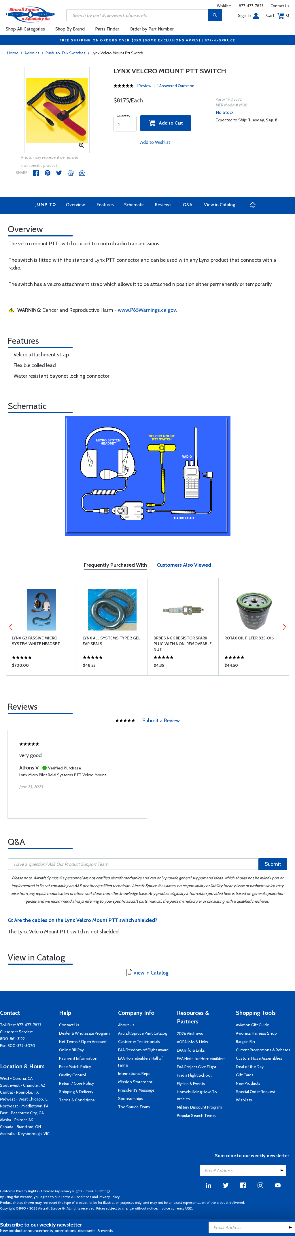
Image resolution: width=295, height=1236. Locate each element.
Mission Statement (135, 1081)
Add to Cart (169, 123)
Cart (277, 15)
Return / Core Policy (76, 1083)
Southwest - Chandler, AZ (23, 1085)
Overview (75, 204)
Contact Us (280, 5)
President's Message (136, 1090)
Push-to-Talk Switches (66, 53)
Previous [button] (11, 627)
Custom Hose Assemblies (259, 1058)
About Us (126, 1024)
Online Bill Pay (71, 1049)
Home (12, 53)
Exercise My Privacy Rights (61, 1191)
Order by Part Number (152, 29)
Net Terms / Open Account (83, 1041)
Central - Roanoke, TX (19, 1092)
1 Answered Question (175, 86)
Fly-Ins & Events (191, 1083)
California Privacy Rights (19, 1191)
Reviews (163, 204)
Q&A (187, 204)
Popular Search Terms (196, 1115)
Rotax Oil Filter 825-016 (249, 638)
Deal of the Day (250, 1066)
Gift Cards (245, 1075)
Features (105, 204)
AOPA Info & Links (192, 1041)
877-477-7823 (251, 5)
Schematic (134, 204)
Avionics (31, 53)
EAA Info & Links (191, 1050)
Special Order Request (255, 1091)
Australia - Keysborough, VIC (25, 1133)
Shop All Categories (25, 29)
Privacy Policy (109, 1197)
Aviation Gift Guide (252, 1024)
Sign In (244, 15)
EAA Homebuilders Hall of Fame (140, 1062)
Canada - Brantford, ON (20, 1126)
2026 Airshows (190, 1033)
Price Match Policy (75, 1066)
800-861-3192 (12, 1038)
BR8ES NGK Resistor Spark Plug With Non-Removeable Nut (183, 643)
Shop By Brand (70, 29)
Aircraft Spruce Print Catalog (142, 1033)
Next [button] (284, 627)
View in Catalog (219, 204)
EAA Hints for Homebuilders (201, 1058)
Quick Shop (41, 666)
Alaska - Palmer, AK (16, 1119)
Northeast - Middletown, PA (24, 1106)
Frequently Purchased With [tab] (115, 565)
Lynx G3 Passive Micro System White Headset (36, 640)
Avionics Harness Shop (256, 1033)
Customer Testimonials (139, 1041)
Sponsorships (130, 1098)
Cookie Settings (98, 1191)
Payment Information (78, 1058)
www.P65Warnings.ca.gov (147, 310)
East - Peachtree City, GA (22, 1112)
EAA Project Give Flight (196, 1066)
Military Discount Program (199, 1107)
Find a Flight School (194, 1075)
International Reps (134, 1073)
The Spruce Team (134, 1106)
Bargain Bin (245, 1041)
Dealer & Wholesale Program (84, 1033)
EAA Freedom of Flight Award (143, 1049)
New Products (248, 1083)
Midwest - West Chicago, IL (24, 1099)
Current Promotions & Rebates (263, 1049)
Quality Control (72, 1075)
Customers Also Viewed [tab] (184, 565)
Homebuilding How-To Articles (197, 1095)
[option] (57, 110)
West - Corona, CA (16, 1078)
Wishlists (224, 5)
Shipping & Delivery (76, 1091)
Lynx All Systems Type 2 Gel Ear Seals (111, 640)
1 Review (144, 86)
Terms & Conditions (77, 1100)
